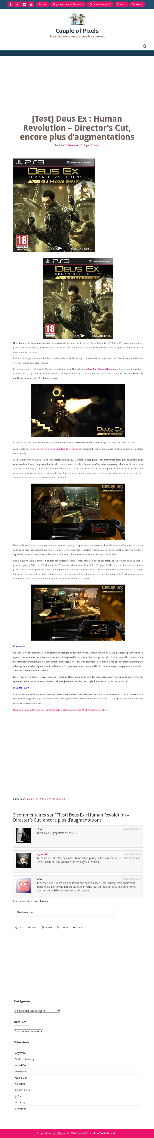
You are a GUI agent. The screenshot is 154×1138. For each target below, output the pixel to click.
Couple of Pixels (77, 31)
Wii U (52, 799)
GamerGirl (21, 1077)
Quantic (95, 145)
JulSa (18, 1096)
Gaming (30, 799)
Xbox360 (60, 799)
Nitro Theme (58, 1133)
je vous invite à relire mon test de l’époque (55, 448)
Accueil (42, 4)
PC (36, 799)
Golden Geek (22, 1090)
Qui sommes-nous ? (100, 4)
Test (46, 799)
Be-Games (21, 1071)
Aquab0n (20, 1065)
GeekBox (20, 1083)
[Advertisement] (77, 84)
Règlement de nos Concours (68, 4)
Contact (121, 4)
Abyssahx (20, 1052)
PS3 (41, 799)
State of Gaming (24, 1059)
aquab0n (42, 854)
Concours (137, 4)
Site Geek (20, 1108)
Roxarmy (20, 1102)
